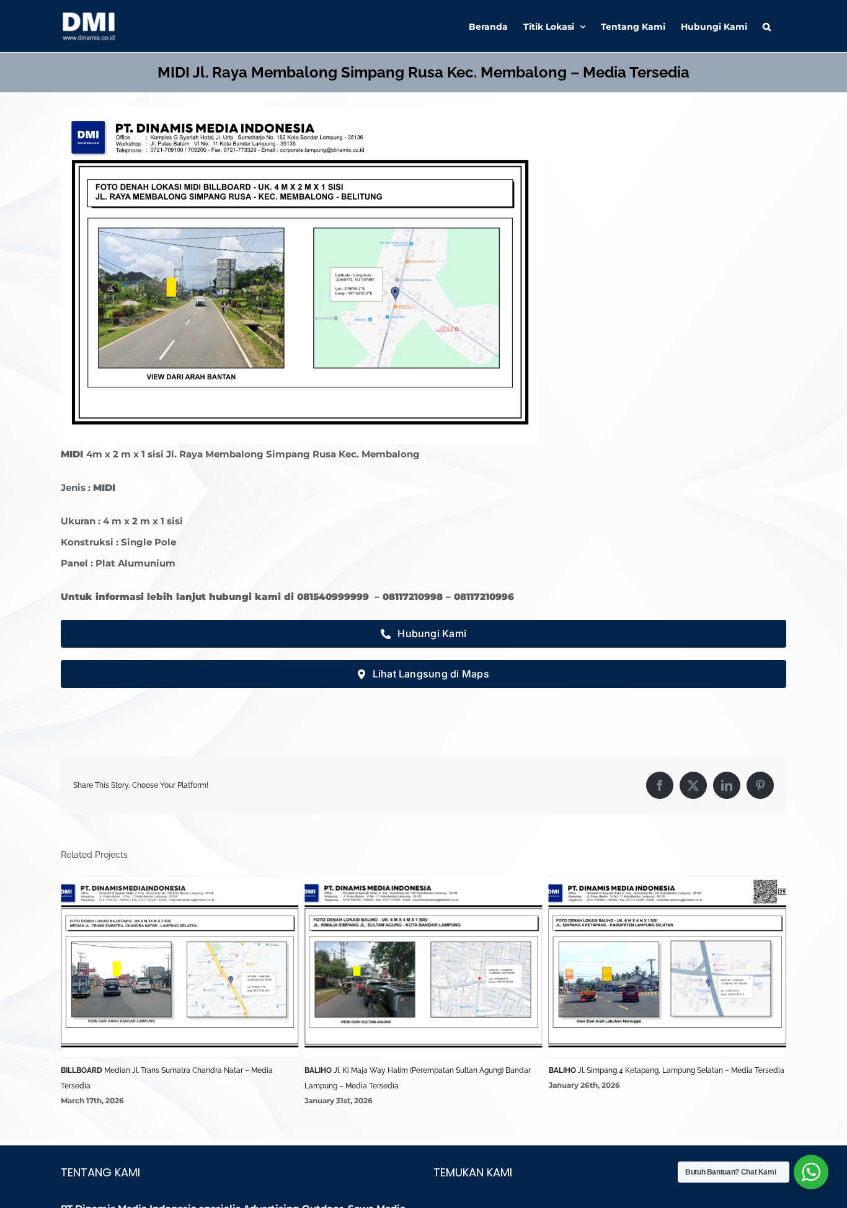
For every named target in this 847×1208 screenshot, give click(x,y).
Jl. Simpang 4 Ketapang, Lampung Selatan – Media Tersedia (450, 1070)
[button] (767, 26)
